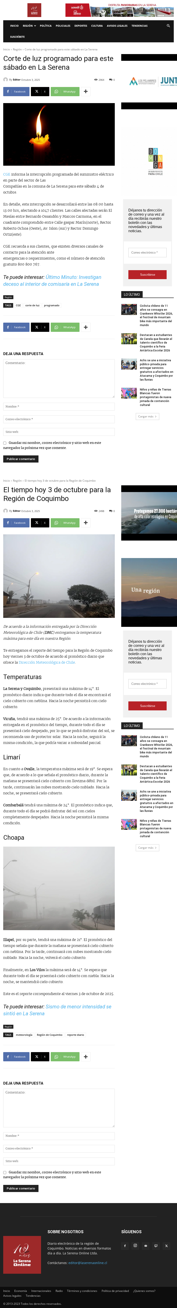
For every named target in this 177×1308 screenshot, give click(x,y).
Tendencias (140, 25)
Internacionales (41, 1291)
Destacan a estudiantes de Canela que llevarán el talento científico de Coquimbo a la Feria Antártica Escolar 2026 (156, 342)
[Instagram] (135, 1246)
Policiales (63, 25)
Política (46, 25)
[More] (86, 91)
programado (51, 305)
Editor (17, 79)
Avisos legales (117, 25)
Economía (20, 1291)
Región (28, 25)
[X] (166, 1246)
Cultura (97, 25)
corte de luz (32, 305)
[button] (168, 26)
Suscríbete (17, 36)
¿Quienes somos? (144, 1291)
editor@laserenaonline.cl (87, 1263)
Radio (59, 1291)
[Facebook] (125, 1246)
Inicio (14, 25)
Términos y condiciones (82, 1291)
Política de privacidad (115, 1291)
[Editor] (6, 79)
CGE (6, 174)
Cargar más (145, 416)
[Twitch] (156, 1246)
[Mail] (145, 1246)
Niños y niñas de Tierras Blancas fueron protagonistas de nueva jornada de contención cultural (155, 397)
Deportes (80, 25)
